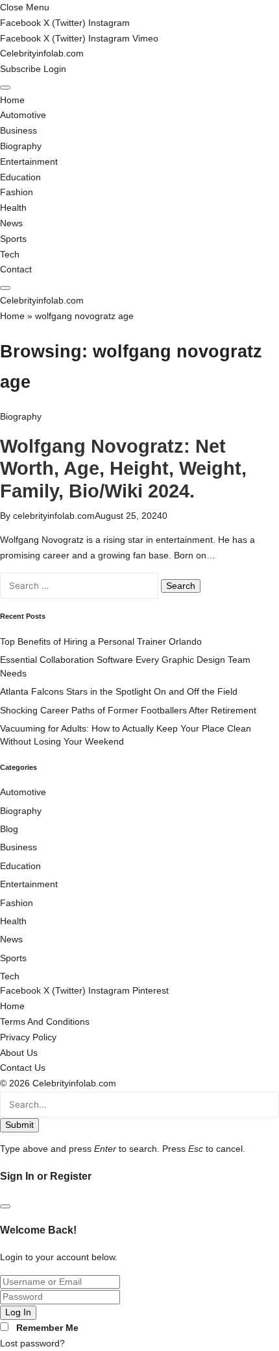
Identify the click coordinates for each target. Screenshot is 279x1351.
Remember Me (47, 1328)
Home (12, 100)
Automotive (23, 115)
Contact (16, 269)
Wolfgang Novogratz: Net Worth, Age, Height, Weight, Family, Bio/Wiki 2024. (123, 468)
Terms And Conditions (45, 1022)
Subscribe (21, 69)
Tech (9, 254)
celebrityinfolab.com (54, 516)
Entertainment (29, 162)
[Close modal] (5, 1206)
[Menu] (5, 88)
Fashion (16, 192)
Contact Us (22, 1068)
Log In (18, 1312)
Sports (13, 239)
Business (18, 131)
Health (13, 208)
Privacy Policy (28, 1037)
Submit (19, 1125)
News (11, 223)
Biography (21, 146)
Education (20, 177)
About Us (19, 1053)
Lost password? (32, 1343)
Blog (9, 829)
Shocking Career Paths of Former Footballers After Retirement (128, 710)
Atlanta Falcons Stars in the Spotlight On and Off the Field (118, 692)
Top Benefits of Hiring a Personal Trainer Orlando (101, 642)
